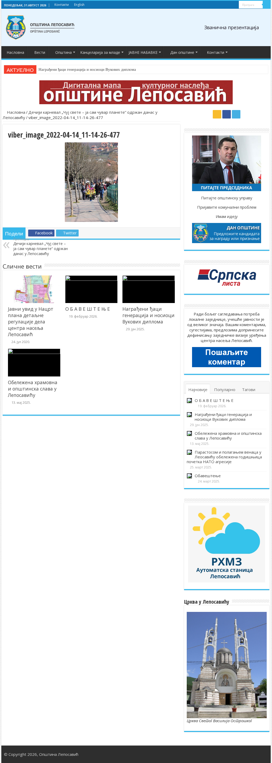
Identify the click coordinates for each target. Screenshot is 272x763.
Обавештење (208, 475)
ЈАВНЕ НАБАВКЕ (143, 52)
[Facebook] (230, 5)
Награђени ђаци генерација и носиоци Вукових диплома (87, 69)
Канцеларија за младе (100, 52)
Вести (39, 52)
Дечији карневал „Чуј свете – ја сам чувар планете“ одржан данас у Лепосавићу (40, 246)
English (79, 4)
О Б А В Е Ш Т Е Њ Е (87, 309)
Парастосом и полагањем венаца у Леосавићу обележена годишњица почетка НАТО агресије (224, 456)
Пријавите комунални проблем (226, 207)
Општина (63, 52)
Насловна (15, 52)
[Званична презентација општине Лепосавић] (40, 27)
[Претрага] (267, 5)
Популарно (224, 389)
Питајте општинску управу (226, 197)
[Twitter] (235, 5)
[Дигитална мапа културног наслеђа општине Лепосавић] (136, 92)
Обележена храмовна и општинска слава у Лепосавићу (32, 388)
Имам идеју (227, 216)
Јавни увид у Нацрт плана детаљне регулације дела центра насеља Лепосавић (30, 321)
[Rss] (225, 5)
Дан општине (182, 52)
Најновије (197, 389)
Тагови (248, 389)
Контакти (61, 4)
